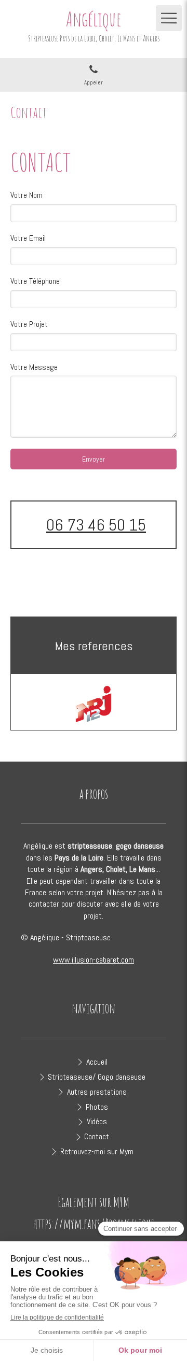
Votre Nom (26, 195)
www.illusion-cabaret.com (93, 959)
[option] (93, 704)
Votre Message (34, 367)
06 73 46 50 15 (96, 524)
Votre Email (28, 238)
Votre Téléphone (35, 281)
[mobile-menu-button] (169, 18)
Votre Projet (29, 324)
